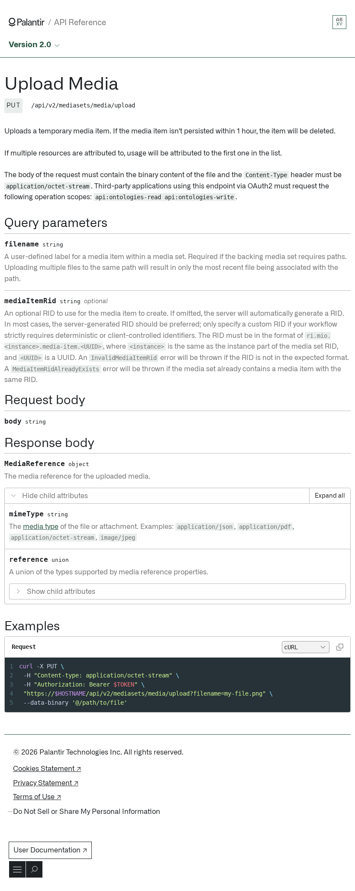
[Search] (34, 869)
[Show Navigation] (17, 869)
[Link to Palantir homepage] (27, 22)
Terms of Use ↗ (37, 797)
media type (40, 526)
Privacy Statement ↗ (45, 783)
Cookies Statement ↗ (47, 768)
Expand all (330, 496)
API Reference (80, 22)
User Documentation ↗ (50, 850)
